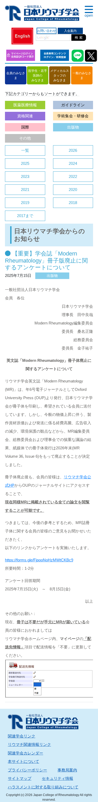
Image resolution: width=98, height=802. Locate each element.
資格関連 (25, 116)
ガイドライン (73, 105)
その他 (25, 138)
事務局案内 (67, 770)
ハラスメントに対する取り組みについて (43, 787)
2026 (73, 150)
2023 (25, 176)
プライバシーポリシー (27, 770)
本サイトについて (23, 761)
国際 (25, 127)
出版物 (73, 127)
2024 (73, 163)
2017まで (25, 215)
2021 (25, 189)
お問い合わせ (46, 31)
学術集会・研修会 (73, 116)
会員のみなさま (15, 75)
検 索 (79, 37)
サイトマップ (19, 778)
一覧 (25, 150)
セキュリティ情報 (57, 778)
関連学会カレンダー (25, 753)
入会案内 (70, 31)
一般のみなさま (81, 75)
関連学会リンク (21, 736)
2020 (73, 189)
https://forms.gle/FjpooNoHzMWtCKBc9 (39, 560)
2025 (25, 163)
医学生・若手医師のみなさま (37, 75)
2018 (73, 202)
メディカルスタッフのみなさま (59, 75)
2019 (25, 202)
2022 (73, 176)
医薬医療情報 (25, 105)
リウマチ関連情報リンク (29, 744)
